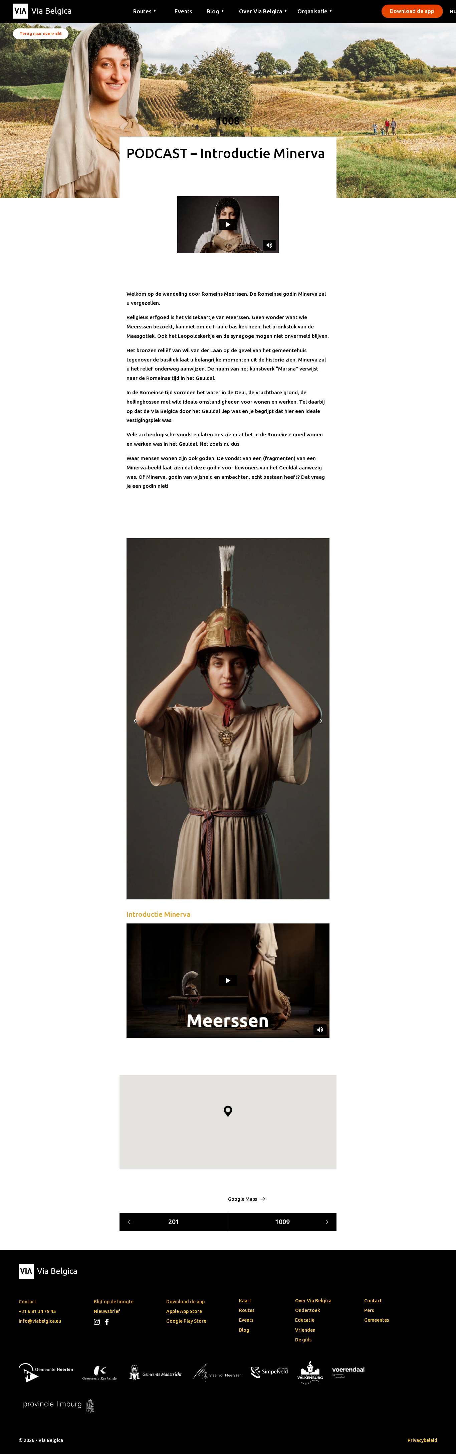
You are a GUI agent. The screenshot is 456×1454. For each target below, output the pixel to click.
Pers (369, 1310)
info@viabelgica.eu (40, 1321)
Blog (244, 1330)
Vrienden (305, 1330)
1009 (282, 1221)
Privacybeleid (422, 1440)
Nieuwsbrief (107, 1311)
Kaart (245, 1300)
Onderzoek (307, 1310)
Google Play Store (186, 1321)
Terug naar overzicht (41, 33)
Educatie (304, 1320)
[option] (228, 718)
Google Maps (243, 1199)
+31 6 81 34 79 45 (37, 1311)
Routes (246, 1310)
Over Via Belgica (313, 1300)
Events (183, 11)
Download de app (412, 11)
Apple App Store (184, 1311)
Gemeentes (376, 1320)
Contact (373, 1300)
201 (173, 1221)
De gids (303, 1339)
